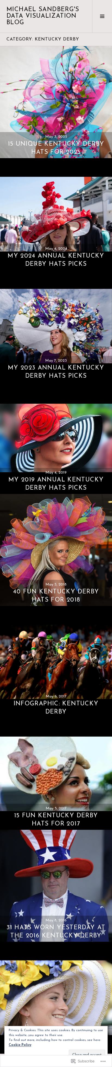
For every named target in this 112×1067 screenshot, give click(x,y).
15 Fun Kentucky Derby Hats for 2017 (56, 820)
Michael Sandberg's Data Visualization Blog (43, 16)
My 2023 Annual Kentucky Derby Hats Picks (56, 372)
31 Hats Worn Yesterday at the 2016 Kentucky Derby (56, 932)
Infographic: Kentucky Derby (56, 708)
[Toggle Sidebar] (102, 16)
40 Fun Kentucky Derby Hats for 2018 (56, 596)
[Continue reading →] (56, 102)
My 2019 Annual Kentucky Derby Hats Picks (56, 484)
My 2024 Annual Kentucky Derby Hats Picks (56, 260)
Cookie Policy (20, 1045)
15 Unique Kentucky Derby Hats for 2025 (56, 148)
